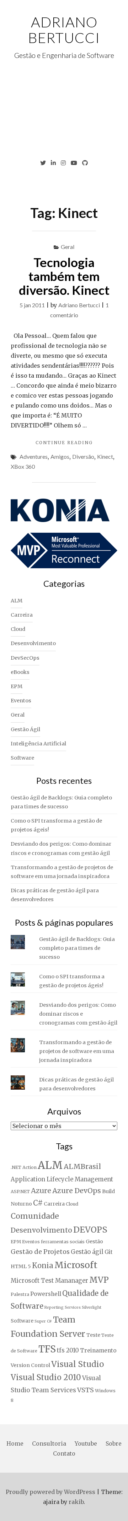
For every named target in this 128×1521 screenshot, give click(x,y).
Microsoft (75, 1265)
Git (109, 1252)
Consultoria (49, 1443)
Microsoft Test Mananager (49, 1281)
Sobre (114, 1443)
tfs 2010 (68, 1350)
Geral (67, 246)
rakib (76, 1501)
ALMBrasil (82, 1166)
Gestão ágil (87, 1252)
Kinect (105, 456)
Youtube (86, 1443)
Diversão (83, 456)
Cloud (18, 629)
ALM (16, 600)
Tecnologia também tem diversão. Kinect (64, 276)
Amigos (59, 456)
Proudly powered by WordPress (50, 1491)
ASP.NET (20, 1191)
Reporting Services (62, 1307)
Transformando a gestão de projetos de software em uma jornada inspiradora (76, 1051)
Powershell (45, 1294)
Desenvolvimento (33, 643)
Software (22, 758)
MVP (99, 1280)
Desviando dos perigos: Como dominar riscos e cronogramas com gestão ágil (78, 1014)
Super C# (43, 1321)
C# (38, 1203)
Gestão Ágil (25, 729)
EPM (16, 686)
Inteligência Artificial (38, 743)
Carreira (22, 615)
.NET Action (24, 1167)
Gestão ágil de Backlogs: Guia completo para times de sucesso (77, 948)
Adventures (34, 456)
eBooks (20, 672)
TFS (47, 1349)
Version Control (30, 1365)
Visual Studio (77, 1364)
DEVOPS (90, 1229)
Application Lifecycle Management (62, 1179)
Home (14, 1443)
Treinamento (98, 1350)
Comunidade (35, 1216)
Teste (93, 1335)
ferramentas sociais (63, 1241)
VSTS (85, 1390)
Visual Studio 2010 (46, 1377)
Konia (42, 1265)
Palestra (20, 1294)
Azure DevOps (76, 1190)
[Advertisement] (64, 109)
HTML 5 (21, 1266)
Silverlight (91, 1307)
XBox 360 (23, 466)
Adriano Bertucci (64, 30)
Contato (64, 1453)
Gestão (94, 1241)
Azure (41, 1190)
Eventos (21, 700)
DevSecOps (25, 658)
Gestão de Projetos (40, 1252)
